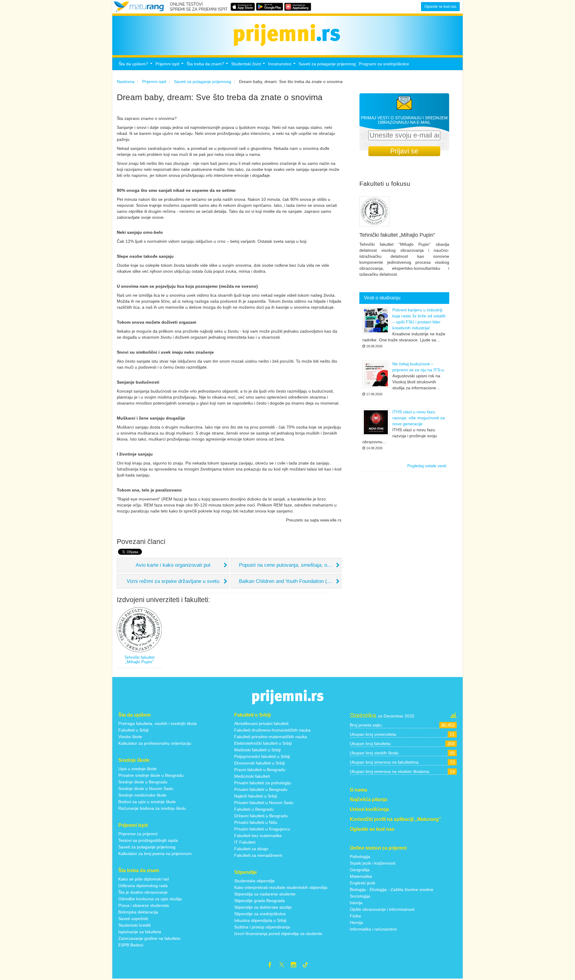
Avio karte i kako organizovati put (173, 565)
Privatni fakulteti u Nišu (255, 822)
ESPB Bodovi (130, 945)
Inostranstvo (282, 65)
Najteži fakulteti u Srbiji (255, 796)
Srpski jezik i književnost (372, 863)
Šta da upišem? (136, 65)
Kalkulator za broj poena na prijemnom (155, 853)
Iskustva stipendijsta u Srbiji (260, 920)
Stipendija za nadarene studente (265, 894)
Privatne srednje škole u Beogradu (151, 775)
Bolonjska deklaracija (138, 912)
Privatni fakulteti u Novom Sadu (263, 802)
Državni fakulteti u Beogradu (261, 816)
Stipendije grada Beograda (259, 900)
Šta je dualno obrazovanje (143, 892)
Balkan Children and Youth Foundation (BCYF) (290, 581)
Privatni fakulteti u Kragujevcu (262, 829)
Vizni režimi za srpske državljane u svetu (173, 581)
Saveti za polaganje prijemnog (327, 63)
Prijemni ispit (170, 65)
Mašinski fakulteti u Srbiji (257, 750)
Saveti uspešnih (133, 918)
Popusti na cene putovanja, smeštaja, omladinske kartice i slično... (290, 565)
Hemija (356, 922)
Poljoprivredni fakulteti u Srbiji (262, 756)
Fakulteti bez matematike (258, 835)
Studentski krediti (134, 925)
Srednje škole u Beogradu (142, 782)
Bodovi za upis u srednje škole (147, 801)
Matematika (361, 876)
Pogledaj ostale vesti (426, 465)
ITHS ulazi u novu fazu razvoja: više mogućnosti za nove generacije (418, 417)
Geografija (360, 870)
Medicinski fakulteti (252, 776)
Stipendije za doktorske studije (263, 907)
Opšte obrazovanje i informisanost (382, 909)
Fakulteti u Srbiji (133, 730)
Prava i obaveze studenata (143, 905)
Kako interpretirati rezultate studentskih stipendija (280, 887)
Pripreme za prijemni (138, 834)
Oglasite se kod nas (440, 6)
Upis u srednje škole (137, 769)
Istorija (356, 902)
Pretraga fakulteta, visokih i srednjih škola (157, 723)
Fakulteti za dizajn (251, 849)
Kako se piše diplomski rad (143, 879)
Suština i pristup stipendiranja (262, 927)
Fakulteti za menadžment (258, 855)
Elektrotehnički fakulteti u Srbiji (263, 743)
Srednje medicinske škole (142, 795)
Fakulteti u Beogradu (254, 809)
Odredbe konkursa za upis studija (150, 899)
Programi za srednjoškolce (384, 63)
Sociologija (360, 896)
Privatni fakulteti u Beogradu (261, 789)
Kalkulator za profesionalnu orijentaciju (154, 743)
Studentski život (249, 65)
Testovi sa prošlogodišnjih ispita (148, 840)
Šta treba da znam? (208, 65)
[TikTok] (307, 966)
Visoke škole (130, 736)
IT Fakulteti (244, 842)
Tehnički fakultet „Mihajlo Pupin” (139, 659)
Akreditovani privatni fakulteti (261, 723)
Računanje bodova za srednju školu (152, 808)
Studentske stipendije (254, 881)
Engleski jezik (362, 883)
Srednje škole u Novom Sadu (145, 788)
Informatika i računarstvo (373, 929)
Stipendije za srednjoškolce (260, 914)
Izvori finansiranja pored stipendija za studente (278, 933)
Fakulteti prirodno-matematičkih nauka (270, 736)
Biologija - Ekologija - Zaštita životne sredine (391, 889)
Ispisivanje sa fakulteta (139, 932)
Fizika (355, 916)
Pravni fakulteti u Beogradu (259, 769)
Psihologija (360, 856)
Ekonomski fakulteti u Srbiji (259, 763)
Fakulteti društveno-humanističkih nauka (272, 730)
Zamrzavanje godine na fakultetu (149, 938)
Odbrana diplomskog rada (143, 885)
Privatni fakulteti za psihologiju (262, 783)
